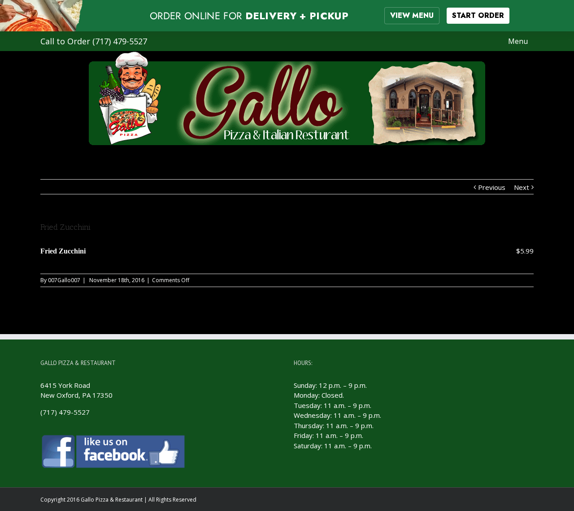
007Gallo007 (64, 280)
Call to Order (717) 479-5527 (93, 41)
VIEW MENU (412, 15)
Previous (491, 187)
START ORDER (478, 15)
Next (521, 187)
